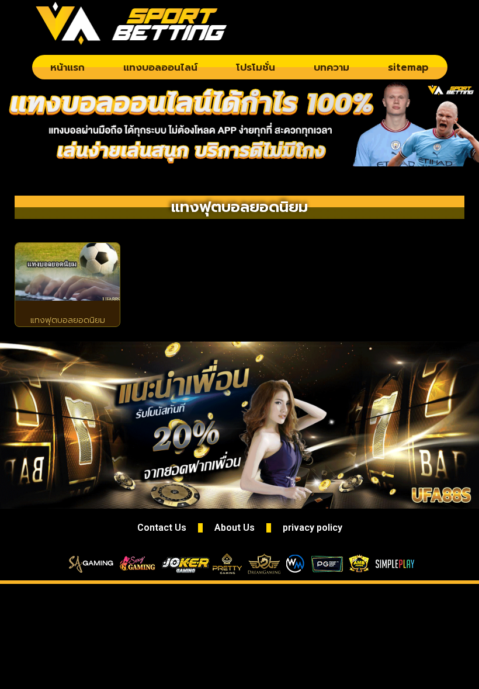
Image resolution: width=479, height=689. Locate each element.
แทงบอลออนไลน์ (160, 67)
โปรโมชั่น (255, 67)
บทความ (331, 67)
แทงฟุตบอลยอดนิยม (67, 320)
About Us (234, 527)
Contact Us (161, 527)
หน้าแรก (67, 67)
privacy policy (312, 527)
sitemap (408, 67)
